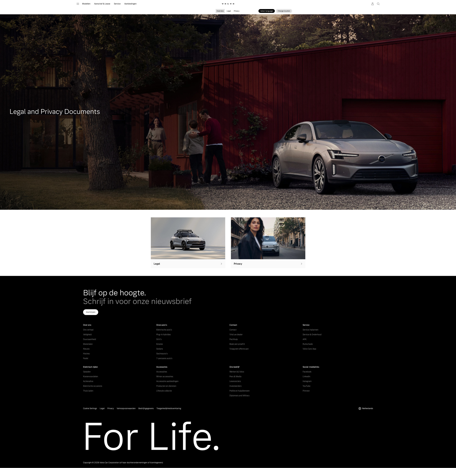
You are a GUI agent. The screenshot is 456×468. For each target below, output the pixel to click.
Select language (266, 11)
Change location (284, 11)
